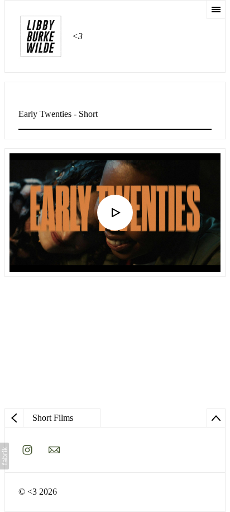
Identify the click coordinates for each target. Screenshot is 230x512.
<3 (32, 491)
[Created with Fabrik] (4, 456)
